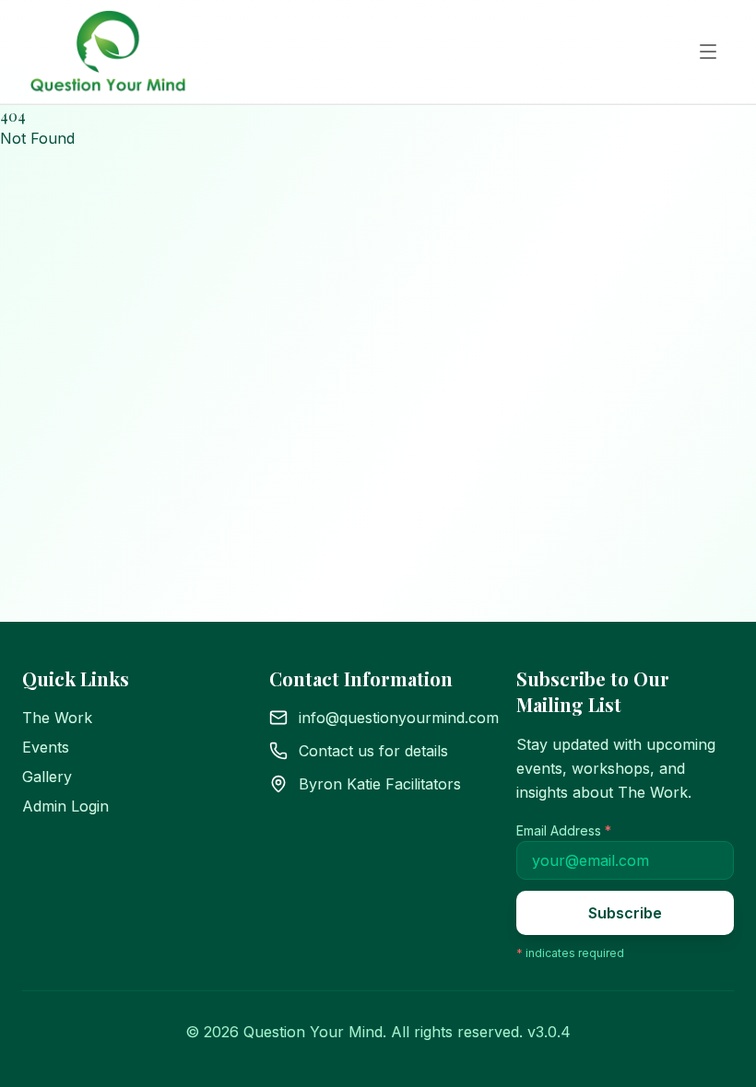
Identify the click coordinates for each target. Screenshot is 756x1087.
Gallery (47, 776)
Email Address (563, 830)
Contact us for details (373, 751)
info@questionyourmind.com (399, 717)
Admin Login (65, 806)
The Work (57, 717)
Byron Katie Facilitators (380, 784)
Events (45, 747)
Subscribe (625, 913)
